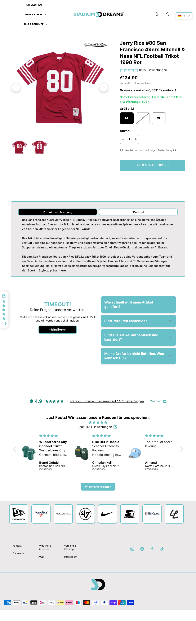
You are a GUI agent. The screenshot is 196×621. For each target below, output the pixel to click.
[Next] (104, 88)
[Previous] (16, 88)
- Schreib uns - (57, 329)
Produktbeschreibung (57, 212)
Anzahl (125, 131)
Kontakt (17, 545)
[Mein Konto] (167, 14)
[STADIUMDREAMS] (98, 14)
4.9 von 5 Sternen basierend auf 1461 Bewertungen (107, 401)
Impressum (70, 556)
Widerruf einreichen (98, 486)
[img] (98, 422)
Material (138, 212)
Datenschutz (20, 553)
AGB (41, 556)
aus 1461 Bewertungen (95, 427)
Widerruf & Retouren (44, 547)
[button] (129, 70)
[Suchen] (156, 14)
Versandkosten (144, 83)
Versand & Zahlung (70, 547)
